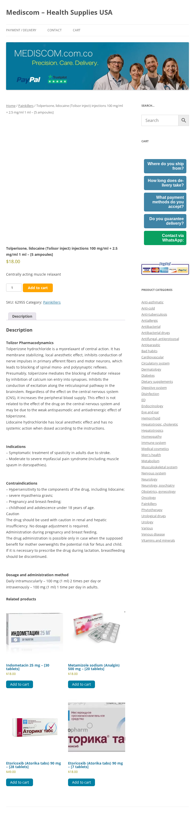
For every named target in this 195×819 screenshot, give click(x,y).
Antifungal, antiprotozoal (160, 338)
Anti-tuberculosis (154, 314)
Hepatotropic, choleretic (159, 424)
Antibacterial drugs (155, 332)
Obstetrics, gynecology (158, 491)
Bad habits (149, 351)
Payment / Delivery (21, 30)
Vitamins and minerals (158, 540)
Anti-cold (148, 308)
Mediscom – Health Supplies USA (59, 12)
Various (147, 528)
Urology (147, 522)
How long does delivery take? (166, 182)
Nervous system (153, 473)
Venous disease (153, 534)
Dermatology (151, 369)
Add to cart (38, 287)
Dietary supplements (157, 381)
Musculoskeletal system (159, 467)
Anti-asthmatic (152, 302)
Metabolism (150, 461)
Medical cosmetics (155, 448)
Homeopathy (151, 436)
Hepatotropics (152, 430)
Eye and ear (150, 412)
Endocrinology (152, 406)
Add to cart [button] (19, 684)
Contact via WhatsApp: (173, 237)
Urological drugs (153, 516)
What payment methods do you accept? (168, 202)
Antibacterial (150, 326)
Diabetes (148, 375)
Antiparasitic (150, 345)
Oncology (148, 497)
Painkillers (26, 105)
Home (10, 105)
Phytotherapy (151, 509)
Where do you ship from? (166, 166)
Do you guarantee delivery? (166, 221)
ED (143, 400)
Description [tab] (22, 316)
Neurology (149, 479)
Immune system (153, 442)
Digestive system (154, 387)
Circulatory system (155, 363)
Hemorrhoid (150, 418)
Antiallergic (149, 320)
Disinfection (150, 393)
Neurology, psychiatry (158, 485)
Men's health (151, 455)
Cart (76, 30)
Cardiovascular (152, 357)
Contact (54, 30)
